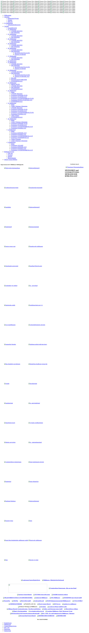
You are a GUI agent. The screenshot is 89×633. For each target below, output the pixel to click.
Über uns (10, 153)
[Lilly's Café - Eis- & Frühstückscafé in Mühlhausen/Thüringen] (57, 613)
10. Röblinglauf (12, 119)
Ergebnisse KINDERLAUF (19, 133)
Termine (10, 20)
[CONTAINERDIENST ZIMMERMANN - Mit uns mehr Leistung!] (62, 588)
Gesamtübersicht (12, 28)
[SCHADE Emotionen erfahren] (60, 594)
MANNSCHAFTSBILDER (19, 79)
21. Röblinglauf (12, 34)
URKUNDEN (15, 115)
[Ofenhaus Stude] (48, 597)
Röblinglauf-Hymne (13, 18)
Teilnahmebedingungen (14, 25)
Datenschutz (7, 631)
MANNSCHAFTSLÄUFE (22, 53)
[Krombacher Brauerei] (61, 615)
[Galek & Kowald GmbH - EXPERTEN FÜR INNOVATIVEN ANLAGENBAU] (38, 600)
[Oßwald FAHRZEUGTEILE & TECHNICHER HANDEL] (17, 597)
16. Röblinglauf (12, 61)
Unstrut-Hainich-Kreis (10, 626)
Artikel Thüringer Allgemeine (19, 106)
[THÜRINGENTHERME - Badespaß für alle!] (15, 604)
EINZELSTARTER (20, 54)
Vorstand (10, 155)
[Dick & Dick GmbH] (25, 600)
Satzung (10, 156)
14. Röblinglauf (12, 70)
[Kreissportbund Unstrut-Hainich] (27, 615)
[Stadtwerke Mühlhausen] (40, 597)
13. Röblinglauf (12, 83)
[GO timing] (42, 606)
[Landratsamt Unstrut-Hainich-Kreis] (30, 580)
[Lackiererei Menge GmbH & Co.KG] (57, 606)
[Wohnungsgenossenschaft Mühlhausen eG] (58, 600)
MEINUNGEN (15, 84)
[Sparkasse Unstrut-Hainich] (24, 594)
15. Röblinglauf (12, 62)
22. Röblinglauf (12, 29)
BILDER (13, 78)
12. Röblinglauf (12, 90)
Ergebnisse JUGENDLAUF (19, 97)
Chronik (6, 26)
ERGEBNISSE (15, 32)
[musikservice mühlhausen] (69, 604)
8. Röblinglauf (12, 142)
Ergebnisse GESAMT (17, 145)
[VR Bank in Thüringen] (28, 588)
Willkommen (7, 15)
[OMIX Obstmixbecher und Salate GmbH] (56, 604)
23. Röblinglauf (8, 23)
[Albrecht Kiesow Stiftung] (71, 608)
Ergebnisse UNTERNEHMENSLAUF (22, 126)
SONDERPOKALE (17, 81)
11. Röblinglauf (12, 103)
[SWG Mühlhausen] (66, 597)
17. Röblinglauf (12, 56)
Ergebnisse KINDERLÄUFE (19, 95)
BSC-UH (6, 627)
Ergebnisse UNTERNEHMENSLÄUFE (22, 98)
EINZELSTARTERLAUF (22, 76)
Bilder (13, 92)
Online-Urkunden (16, 139)
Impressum (7, 629)
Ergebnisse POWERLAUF (18, 114)
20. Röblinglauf (12, 39)
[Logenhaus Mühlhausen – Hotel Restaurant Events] (59, 611)
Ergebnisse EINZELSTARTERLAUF (21, 100)
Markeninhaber (12, 158)
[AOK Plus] (15, 600)
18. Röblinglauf (12, 48)
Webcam (10, 21)
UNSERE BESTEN (16, 31)
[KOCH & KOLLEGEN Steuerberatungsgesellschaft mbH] (25, 613)
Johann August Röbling (10, 159)
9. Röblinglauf (12, 130)
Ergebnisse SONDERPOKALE (20, 137)
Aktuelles (6, 17)
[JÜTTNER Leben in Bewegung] (42, 594)
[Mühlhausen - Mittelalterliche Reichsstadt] (53, 580)
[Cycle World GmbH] (77, 600)
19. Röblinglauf (12, 43)
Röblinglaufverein (9, 151)
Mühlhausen (7, 624)
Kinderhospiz (8, 623)
